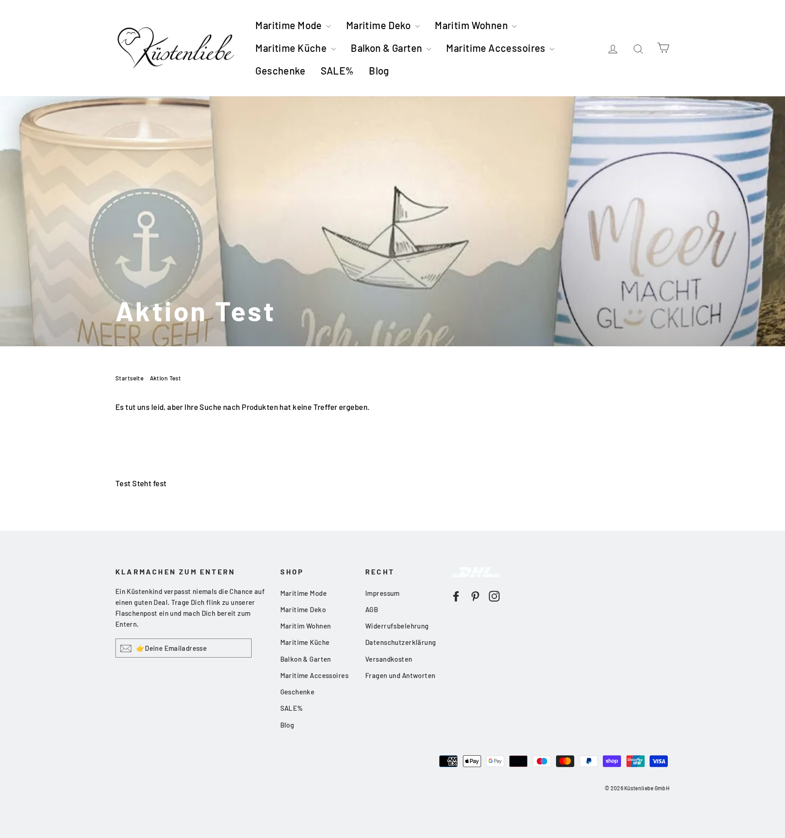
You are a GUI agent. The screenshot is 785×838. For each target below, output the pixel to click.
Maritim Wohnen (472, 25)
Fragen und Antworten (400, 675)
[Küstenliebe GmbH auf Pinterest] (475, 595)
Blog (379, 70)
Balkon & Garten (387, 48)
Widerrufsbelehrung (397, 626)
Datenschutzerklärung (400, 642)
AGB (371, 609)
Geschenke (280, 70)
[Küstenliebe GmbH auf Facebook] (456, 595)
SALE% (337, 70)
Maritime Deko (379, 25)
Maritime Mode (289, 25)
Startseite (129, 378)
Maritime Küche (291, 48)
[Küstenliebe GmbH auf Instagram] (494, 595)
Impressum (382, 593)
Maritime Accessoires (496, 48)
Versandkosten (388, 659)
